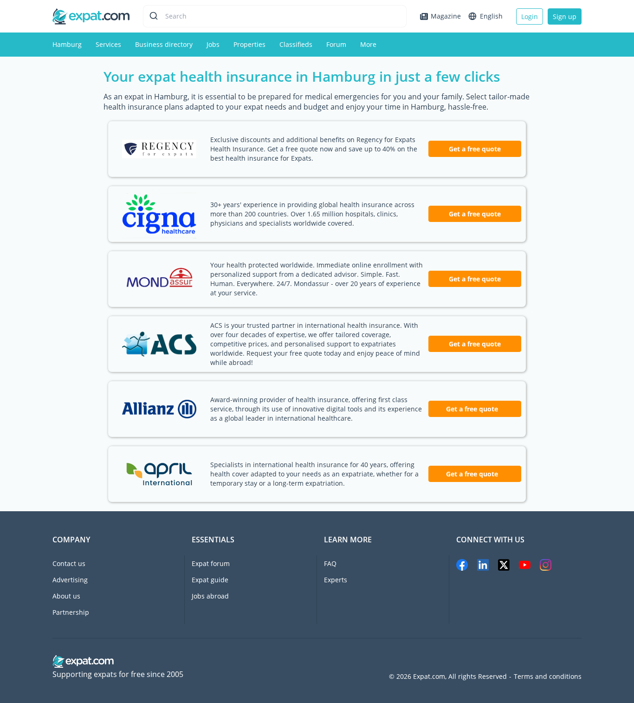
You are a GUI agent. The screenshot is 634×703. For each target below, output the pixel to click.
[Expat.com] (90, 15)
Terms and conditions (548, 676)
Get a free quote (475, 148)
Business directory (164, 44)
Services (108, 44)
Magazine (446, 16)
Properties (249, 44)
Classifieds (295, 44)
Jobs (213, 44)
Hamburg (67, 44)
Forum (336, 44)
